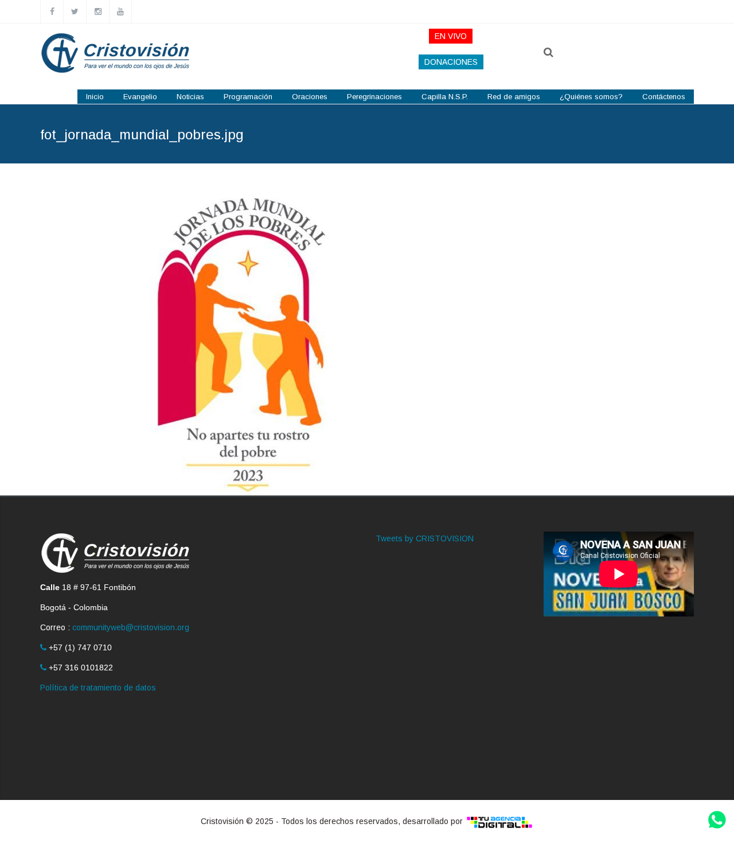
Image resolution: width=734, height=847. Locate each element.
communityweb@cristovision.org (130, 627)
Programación (248, 96)
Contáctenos (663, 96)
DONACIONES (451, 62)
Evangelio (140, 96)
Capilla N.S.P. (444, 96)
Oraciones (309, 96)
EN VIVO (451, 36)
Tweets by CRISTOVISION (425, 538)
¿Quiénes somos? (591, 96)
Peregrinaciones (374, 96)
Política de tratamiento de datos (98, 687)
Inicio (95, 96)
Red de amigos (513, 96)
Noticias (190, 96)
